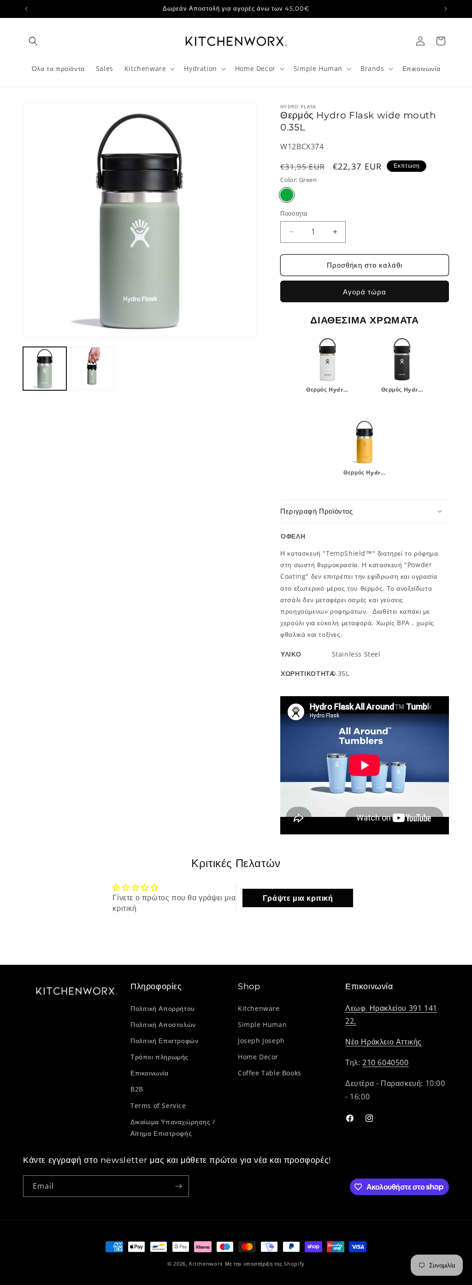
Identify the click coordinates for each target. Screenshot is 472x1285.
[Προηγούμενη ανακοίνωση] (26, 9)
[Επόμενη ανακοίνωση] (446, 9)
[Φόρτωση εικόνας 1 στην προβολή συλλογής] (44, 368)
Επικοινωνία (149, 1072)
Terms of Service (158, 1105)
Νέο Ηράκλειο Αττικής (383, 1042)
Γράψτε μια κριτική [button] (298, 898)
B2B (136, 1089)
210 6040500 (385, 1062)
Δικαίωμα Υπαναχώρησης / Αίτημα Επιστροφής (172, 1127)
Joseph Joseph (261, 1040)
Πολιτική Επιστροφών (164, 1040)
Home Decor (258, 1056)
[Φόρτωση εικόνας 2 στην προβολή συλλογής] (92, 368)
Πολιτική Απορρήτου (162, 1008)
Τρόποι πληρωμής (159, 1056)
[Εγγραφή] (178, 1186)
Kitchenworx (206, 1263)
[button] (33, 41)
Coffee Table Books (269, 1072)
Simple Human (262, 1024)
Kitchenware (259, 1008)
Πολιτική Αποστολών (163, 1024)
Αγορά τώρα (364, 291)
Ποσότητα (293, 213)
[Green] (286, 194)
